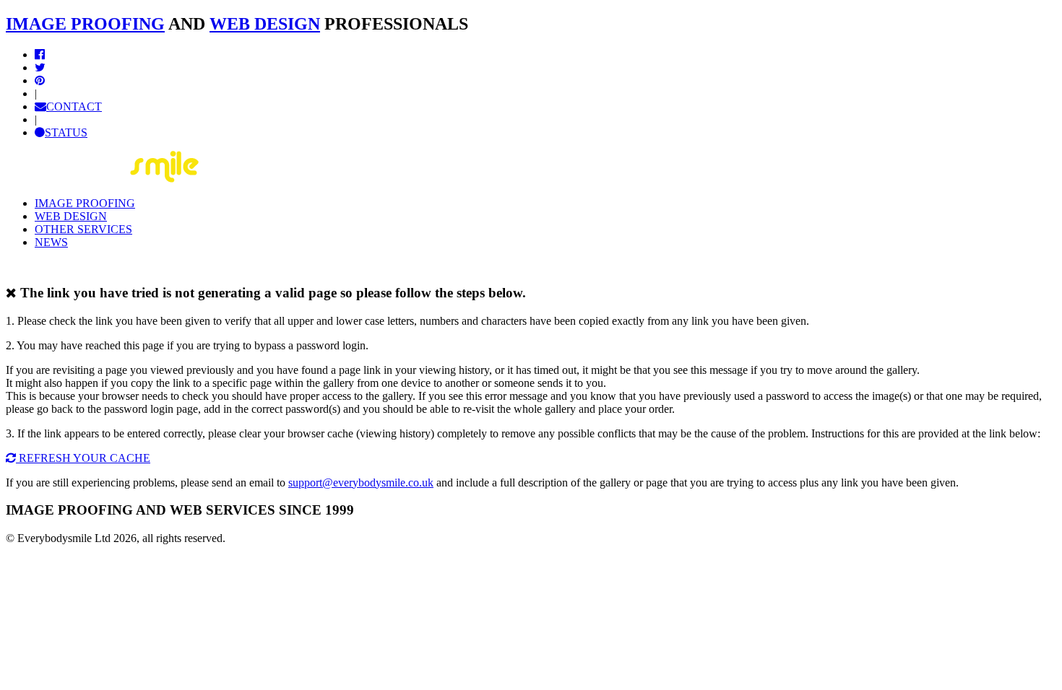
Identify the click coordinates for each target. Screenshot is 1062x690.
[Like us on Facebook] (40, 54)
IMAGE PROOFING (85, 23)
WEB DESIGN (265, 23)
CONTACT (74, 106)
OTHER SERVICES (83, 229)
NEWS (51, 242)
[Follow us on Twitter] (40, 67)
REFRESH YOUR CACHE (83, 458)
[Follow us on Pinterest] (40, 80)
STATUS (66, 132)
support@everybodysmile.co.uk (360, 482)
